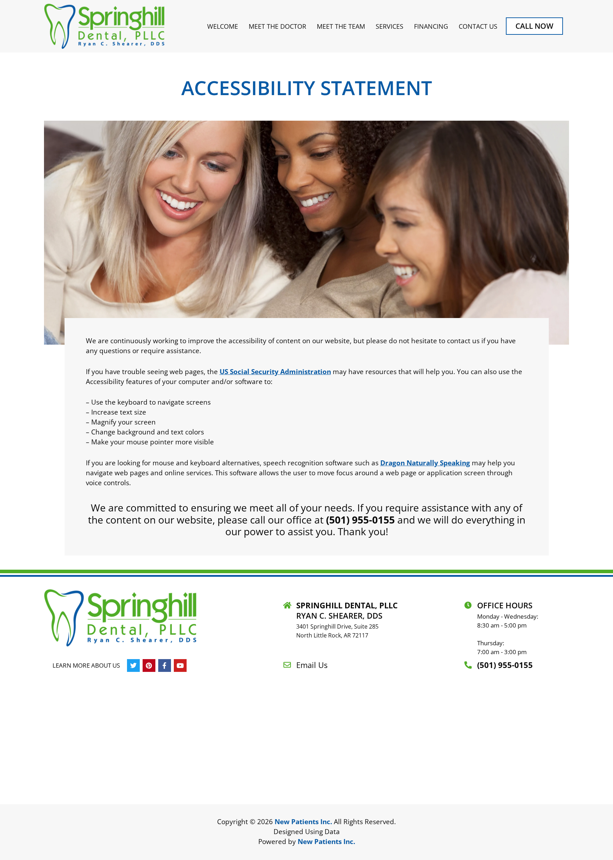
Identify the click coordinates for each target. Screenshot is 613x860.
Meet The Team (341, 26)
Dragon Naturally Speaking (425, 462)
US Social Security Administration (275, 371)
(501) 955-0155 (360, 519)
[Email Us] (287, 665)
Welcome (222, 26)
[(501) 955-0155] (468, 665)
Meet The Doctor (277, 26)
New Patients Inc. (303, 821)
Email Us (311, 664)
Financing (431, 26)
